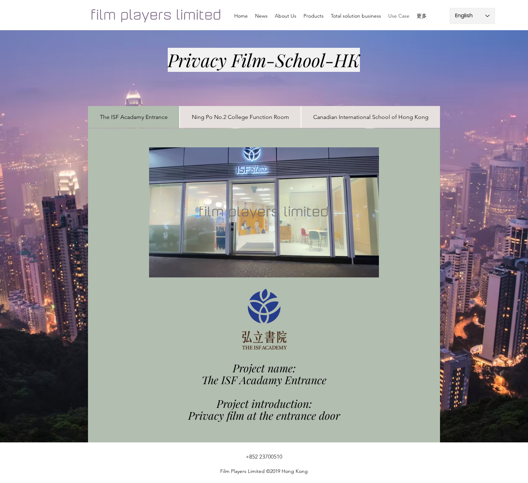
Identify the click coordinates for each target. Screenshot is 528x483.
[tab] (133, 117)
